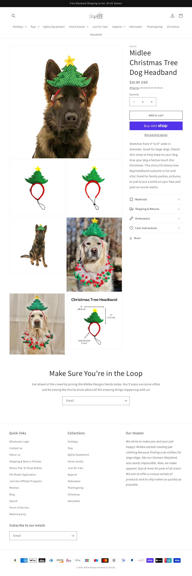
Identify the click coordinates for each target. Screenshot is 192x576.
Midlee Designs (90, 567)
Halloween (74, 481)
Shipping (134, 87)
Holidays (73, 441)
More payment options (156, 134)
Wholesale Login (19, 441)
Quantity (134, 94)
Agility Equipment (78, 454)
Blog (12, 494)
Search (13, 501)
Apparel (72, 474)
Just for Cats (75, 468)
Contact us (15, 448)
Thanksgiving (75, 487)
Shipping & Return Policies (25, 461)
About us (14, 454)
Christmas (74, 494)
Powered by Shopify (107, 567)
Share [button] (137, 238)
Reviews (14, 487)
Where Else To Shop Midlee (25, 468)
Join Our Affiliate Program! (25, 481)
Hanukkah (74, 501)
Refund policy (17, 514)
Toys (70, 448)
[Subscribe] (125, 400)
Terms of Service (19, 507)
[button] (13, 16)
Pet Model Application (22, 474)
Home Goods (75, 461)
